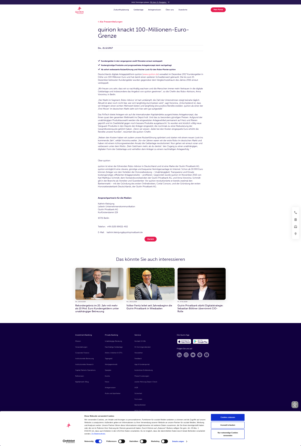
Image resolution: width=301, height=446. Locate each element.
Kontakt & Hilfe (140, 341)
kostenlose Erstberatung (144, 370)
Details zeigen (178, 441)
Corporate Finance (82, 353)
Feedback (138, 359)
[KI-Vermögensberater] (295, 233)
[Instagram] (186, 354)
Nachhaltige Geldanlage (114, 347)
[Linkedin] (179, 354)
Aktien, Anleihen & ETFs (113, 353)
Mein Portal (218, 10)
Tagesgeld (108, 359)
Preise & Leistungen (142, 376)
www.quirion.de (150, 74)
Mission (78, 341)
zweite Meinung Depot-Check (146, 382)
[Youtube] (192, 354)
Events (107, 376)
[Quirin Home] (79, 10)
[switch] (121, 441)
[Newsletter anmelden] (295, 226)
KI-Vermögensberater (143, 347)
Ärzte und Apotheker (113, 393)
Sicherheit (138, 393)
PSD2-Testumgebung (142, 411)
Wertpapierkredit (111, 364)
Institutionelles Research (84, 364)
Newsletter (139, 353)
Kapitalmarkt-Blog (82, 382)
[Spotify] (199, 354)
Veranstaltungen (81, 347)
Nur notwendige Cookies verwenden (228, 434)
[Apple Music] (206, 354)
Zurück (150, 239)
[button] (121, 9)
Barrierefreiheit (140, 405)
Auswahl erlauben (227, 425)
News (107, 382)
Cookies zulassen (228, 417)
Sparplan (108, 370)
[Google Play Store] (201, 341)
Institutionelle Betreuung (84, 359)
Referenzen (79, 376)
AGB (136, 388)
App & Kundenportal (142, 364)
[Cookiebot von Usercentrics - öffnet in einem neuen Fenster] (69, 441)
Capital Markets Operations (85, 370)
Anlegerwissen (110, 388)
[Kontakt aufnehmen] (295, 212)
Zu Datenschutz (98, 434)
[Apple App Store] (184, 341)
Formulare (138, 399)
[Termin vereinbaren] (295, 219)
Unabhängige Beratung (113, 341)
